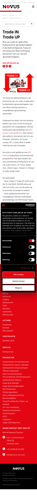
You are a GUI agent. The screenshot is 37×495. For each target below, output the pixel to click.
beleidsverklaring (8, 475)
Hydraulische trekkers (12, 379)
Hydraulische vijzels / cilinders (16, 364)
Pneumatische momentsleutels (16, 376)
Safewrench (8, 302)
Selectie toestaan (18, 281)
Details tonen (25, 268)
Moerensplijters (9, 398)
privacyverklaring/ (9, 473)
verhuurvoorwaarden (10, 480)
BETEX (19, 132)
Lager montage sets (11, 422)
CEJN (5, 305)
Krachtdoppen (9, 413)
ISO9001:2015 (8, 340)
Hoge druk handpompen (13, 385)
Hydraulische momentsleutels (16, 361)
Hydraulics (7, 311)
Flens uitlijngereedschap (13, 395)
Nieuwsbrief (8, 330)
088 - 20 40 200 (29, 2)
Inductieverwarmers (11, 410)
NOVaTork (7, 296)
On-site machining (11, 407)
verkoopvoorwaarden (25, 478)
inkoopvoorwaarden (9, 478)
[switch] (32, 247)
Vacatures (7, 324)
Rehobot (6, 308)
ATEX (5, 416)
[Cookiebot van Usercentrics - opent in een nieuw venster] (26, 205)
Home (5, 15)
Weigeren (18, 288)
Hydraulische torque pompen (15, 367)
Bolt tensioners (9, 388)
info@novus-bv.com (13, 2)
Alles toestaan (18, 274)
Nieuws (11, 15)
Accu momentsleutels (12, 373)
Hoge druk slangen (11, 382)
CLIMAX (6, 299)
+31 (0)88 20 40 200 (15, 449)
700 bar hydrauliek (11, 370)
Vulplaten (7, 419)
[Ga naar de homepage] (11, 6)
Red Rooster (8, 314)
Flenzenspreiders (10, 392)
